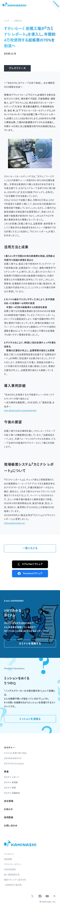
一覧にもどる (30, 548)
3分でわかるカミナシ (13, 758)
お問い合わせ (10, 825)
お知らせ (18, 21)
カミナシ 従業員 (11, 782)
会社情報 (8, 801)
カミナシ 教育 (10, 788)
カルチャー (9, 747)
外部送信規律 (10, 869)
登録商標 (8, 859)
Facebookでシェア (32, 573)
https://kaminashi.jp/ (14, 523)
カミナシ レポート (11, 777)
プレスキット (9, 854)
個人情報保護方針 (12, 875)
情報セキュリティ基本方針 (15, 880)
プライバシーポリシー (13, 864)
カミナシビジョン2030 (14, 764)
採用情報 (8, 817)
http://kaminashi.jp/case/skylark (20, 410)
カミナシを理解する (30, 643)
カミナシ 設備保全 (12, 793)
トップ (6, 21)
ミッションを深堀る (30, 719)
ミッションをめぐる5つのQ (15, 753)
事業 (6, 771)
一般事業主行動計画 (13, 885)
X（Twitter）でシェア (32, 564)
